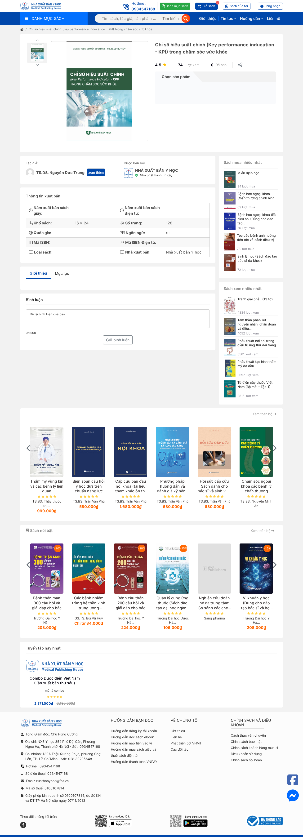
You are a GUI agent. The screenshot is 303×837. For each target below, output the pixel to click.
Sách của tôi (239, 6)
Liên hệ (273, 18)
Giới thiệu (208, 18)
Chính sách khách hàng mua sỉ (254, 748)
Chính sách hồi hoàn (246, 760)
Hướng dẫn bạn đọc (132, 720)
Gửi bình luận (117, 340)
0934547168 (143, 9)
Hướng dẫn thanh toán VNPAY (134, 762)
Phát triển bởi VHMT (186, 743)
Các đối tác (179, 749)
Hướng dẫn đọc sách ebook (132, 737)
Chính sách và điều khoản (251, 722)
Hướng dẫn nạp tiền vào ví (131, 743)
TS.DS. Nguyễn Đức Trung (60, 172)
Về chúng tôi (184, 720)
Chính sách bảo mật (246, 741)
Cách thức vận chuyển (248, 735)
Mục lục (62, 273)
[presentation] (28, 448)
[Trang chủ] (22, 29)
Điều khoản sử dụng (246, 754)
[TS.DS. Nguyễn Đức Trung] (30, 172)
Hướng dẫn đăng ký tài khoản (134, 731)
